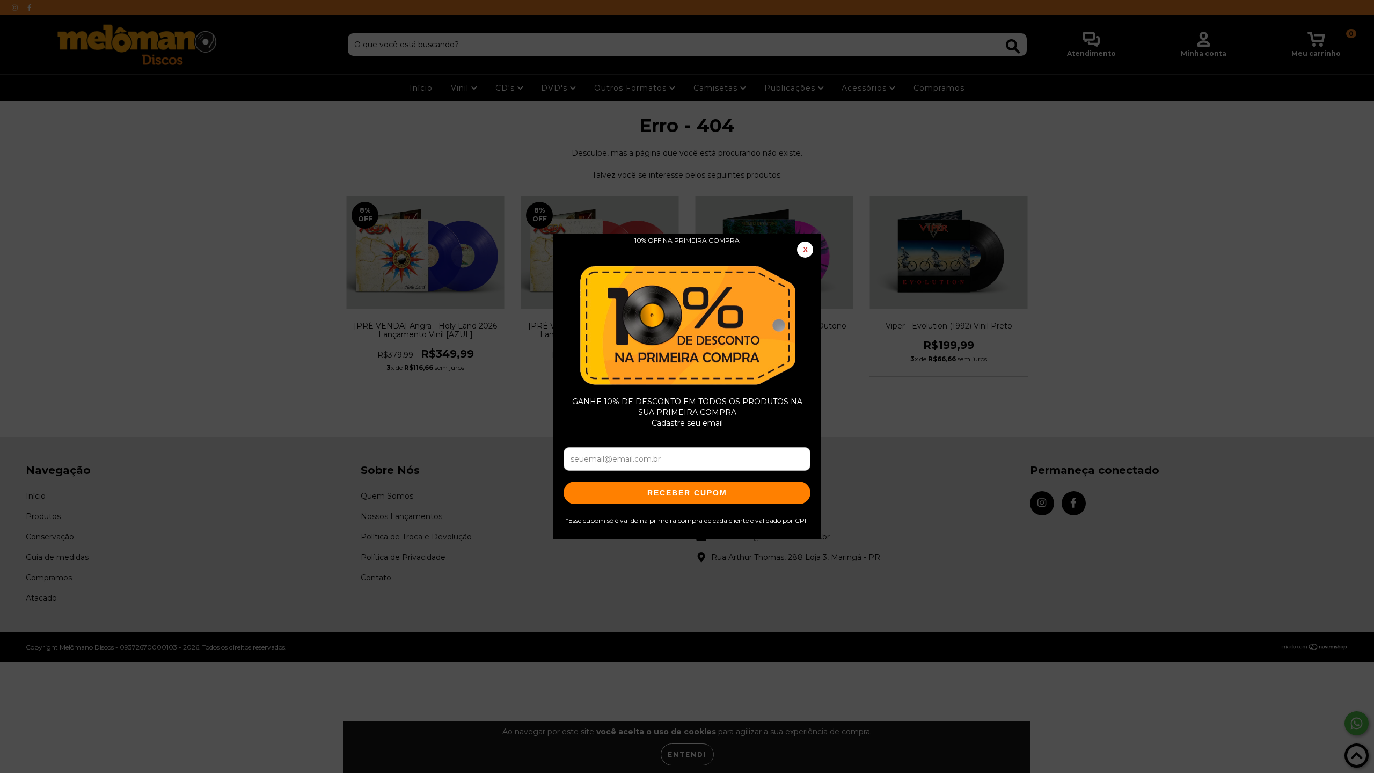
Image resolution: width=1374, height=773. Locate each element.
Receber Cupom (687, 492)
